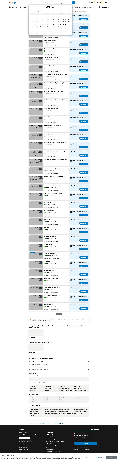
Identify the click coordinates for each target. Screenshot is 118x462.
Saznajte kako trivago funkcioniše (53, 451)
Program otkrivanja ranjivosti (52, 445)
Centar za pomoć (49, 449)
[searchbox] (38, 3)
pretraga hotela (32, 423)
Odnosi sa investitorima (24, 449)
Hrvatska (43, 423)
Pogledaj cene (83, 19)
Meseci (53, 7)
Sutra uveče (42, 32)
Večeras (34, 32)
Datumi (48, 7)
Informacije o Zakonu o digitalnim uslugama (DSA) (56, 441)
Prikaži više (32, 415)
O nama (21, 445)
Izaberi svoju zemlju (23, 432)
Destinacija (31, 1)
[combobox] (38, 2)
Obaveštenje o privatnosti (51, 439)
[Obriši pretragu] (46, 2)
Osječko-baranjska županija (53, 423)
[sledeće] (70, 11)
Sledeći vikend (58, 32)
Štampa (21, 451)
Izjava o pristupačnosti (50, 437)
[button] (38, 2)
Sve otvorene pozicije (23, 447)
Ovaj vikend (50, 32)
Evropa (38, 423)
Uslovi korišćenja (49, 434)
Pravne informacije (50, 436)
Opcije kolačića (49, 443)
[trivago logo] (13, 3)
